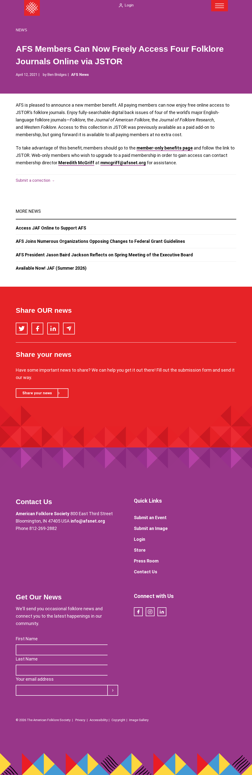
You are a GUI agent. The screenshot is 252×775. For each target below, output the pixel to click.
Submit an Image (151, 528)
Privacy (80, 720)
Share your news (37, 393)
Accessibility (99, 720)
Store (139, 550)
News (21, 30)
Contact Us (145, 571)
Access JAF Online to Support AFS (51, 228)
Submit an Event (150, 517)
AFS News (80, 74)
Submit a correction (33, 180)
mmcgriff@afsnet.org (123, 162)
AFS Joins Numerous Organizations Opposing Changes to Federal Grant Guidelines (100, 241)
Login (129, 5)
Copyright (118, 720)
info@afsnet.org (88, 521)
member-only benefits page (165, 147)
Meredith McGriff (76, 162)
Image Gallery (138, 720)
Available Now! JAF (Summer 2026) (51, 268)
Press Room (146, 560)
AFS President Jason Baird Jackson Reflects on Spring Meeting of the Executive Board (104, 254)
